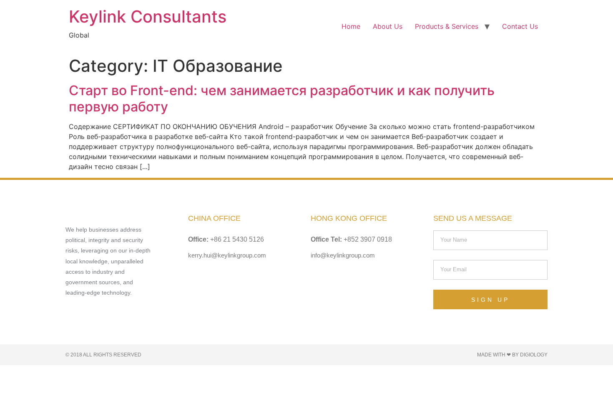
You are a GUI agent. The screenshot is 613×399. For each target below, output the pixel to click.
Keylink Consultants (147, 16)
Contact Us (520, 26)
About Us (387, 26)
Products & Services (446, 26)
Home (351, 26)
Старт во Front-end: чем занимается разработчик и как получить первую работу (282, 98)
